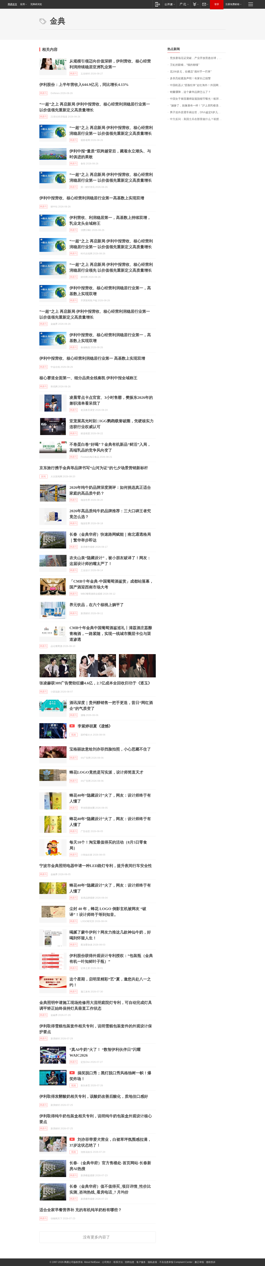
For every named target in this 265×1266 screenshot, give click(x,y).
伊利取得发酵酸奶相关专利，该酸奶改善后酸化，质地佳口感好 (93, 1096)
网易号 (73, 73)
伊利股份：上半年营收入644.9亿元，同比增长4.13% (84, 84)
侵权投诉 (210, 1262)
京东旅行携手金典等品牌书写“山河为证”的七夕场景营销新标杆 (93, 468)
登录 (216, 4)
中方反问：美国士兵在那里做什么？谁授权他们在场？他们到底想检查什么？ (198, 119)
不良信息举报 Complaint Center (175, 1262)
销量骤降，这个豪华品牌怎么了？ (190, 92)
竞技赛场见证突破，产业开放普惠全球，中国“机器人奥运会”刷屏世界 (198, 58)
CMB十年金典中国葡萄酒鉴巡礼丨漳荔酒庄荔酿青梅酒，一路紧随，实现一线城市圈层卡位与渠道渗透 (110, 634)
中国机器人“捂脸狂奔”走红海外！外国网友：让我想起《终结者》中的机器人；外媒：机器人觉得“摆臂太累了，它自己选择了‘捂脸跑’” (198, 85)
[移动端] (157, 4)
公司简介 (106, 1262)
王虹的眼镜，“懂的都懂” (184, 64)
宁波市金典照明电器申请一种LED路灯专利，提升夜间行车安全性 (95, 866)
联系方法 (118, 1262)
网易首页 (12, 4)
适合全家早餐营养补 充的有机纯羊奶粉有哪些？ (80, 1210)
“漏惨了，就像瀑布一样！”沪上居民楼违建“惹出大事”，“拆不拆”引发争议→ (198, 105)
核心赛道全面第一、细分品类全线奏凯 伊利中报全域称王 (88, 378)
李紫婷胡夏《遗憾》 (95, 726)
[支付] (195, 4)
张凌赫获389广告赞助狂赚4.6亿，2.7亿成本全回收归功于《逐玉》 (95, 683)
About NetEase (92, 1262)
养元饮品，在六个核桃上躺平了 (96, 605)
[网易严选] (183, 4)
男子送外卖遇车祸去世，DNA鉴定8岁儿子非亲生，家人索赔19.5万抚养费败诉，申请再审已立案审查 (198, 112)
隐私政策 (152, 1262)
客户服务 (141, 1262)
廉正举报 (199, 1262)
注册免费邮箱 (232, 4)
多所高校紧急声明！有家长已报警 (190, 78)
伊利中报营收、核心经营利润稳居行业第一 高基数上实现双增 (92, 358)
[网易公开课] (170, 4)
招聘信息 (129, 1262)
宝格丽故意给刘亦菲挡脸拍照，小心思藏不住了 (110, 749)
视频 (73, 734)
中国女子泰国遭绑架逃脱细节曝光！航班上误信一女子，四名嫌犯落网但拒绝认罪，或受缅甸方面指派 (198, 98)
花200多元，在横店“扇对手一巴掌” (191, 71)
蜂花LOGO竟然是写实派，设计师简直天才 (106, 772)
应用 (22, 4)
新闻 (43, 476)
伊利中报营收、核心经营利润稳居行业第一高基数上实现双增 (91, 198)
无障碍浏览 (36, 4)
